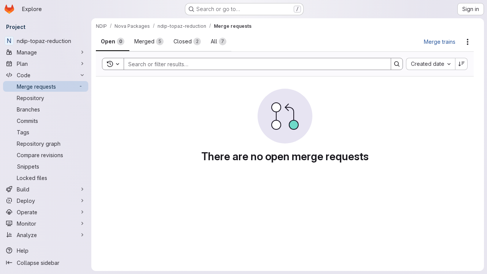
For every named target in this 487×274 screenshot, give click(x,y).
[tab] (112, 41)
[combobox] (430, 64)
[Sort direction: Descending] (461, 64)
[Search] (397, 64)
